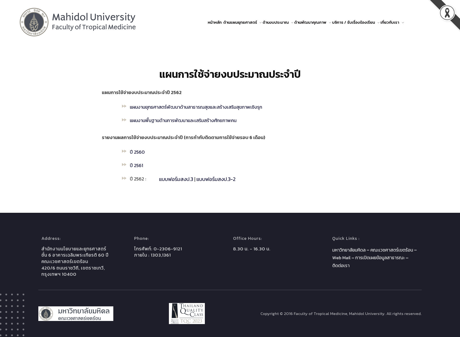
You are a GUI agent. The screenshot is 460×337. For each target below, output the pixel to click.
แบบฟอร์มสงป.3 (176, 179)
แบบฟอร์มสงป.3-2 (216, 179)
